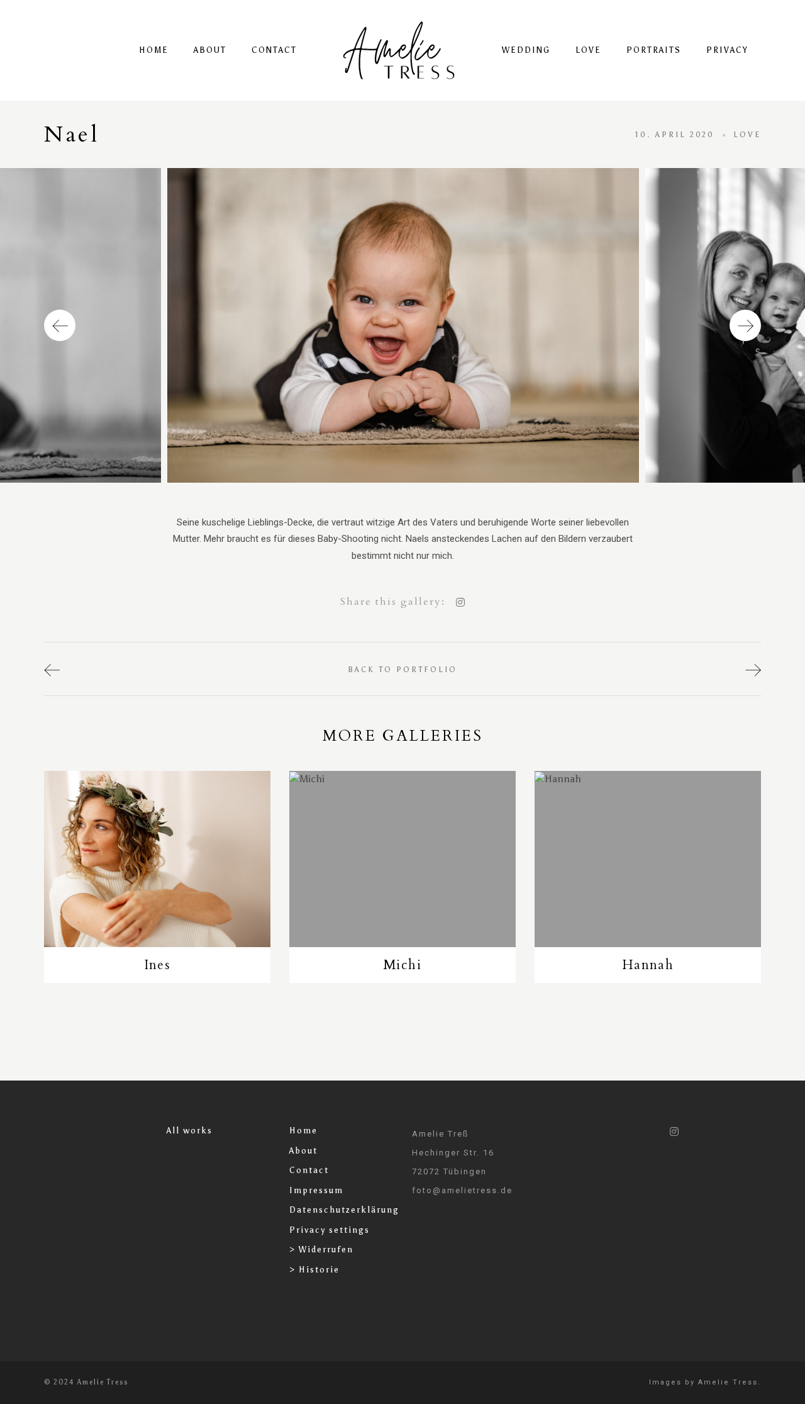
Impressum (316, 1190)
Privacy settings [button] (329, 1230)
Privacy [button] (727, 50)
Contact (274, 50)
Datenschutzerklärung (344, 1210)
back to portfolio (402, 669)
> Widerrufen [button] (321, 1249)
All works (190, 1130)
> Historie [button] (314, 1269)
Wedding (526, 50)
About (210, 50)
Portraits (653, 50)
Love (588, 50)
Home (154, 50)
